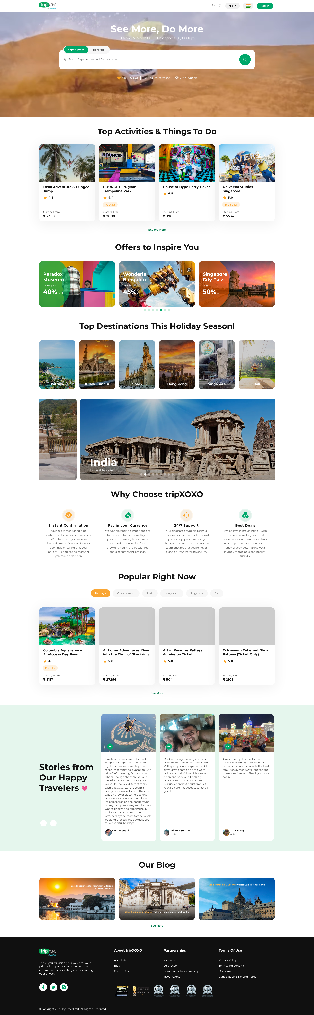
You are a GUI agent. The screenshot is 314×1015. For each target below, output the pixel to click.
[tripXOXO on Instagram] (64, 987)
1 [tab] (145, 310)
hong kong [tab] (171, 593)
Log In (265, 5)
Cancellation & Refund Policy (237, 976)
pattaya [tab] (100, 593)
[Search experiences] (245, 59)
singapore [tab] (197, 593)
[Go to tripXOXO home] (47, 6)
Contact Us (121, 971)
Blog (117, 965)
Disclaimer (226, 971)
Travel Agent (172, 976)
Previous (43, 823)
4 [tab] (157, 310)
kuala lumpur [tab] (126, 593)
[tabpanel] (157, 439)
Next (53, 823)
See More (157, 693)
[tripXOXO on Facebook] (43, 987)
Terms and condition (232, 965)
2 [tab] (149, 310)
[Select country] (248, 6)
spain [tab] (150, 593)
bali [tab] (216, 593)
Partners (169, 960)
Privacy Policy (227, 960)
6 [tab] (164, 310)
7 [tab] (168, 310)
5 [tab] (161, 310)
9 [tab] (172, 474)
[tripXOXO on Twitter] (53, 987)
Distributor (171, 965)
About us (120, 960)
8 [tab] (168, 474)
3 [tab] (153, 310)
